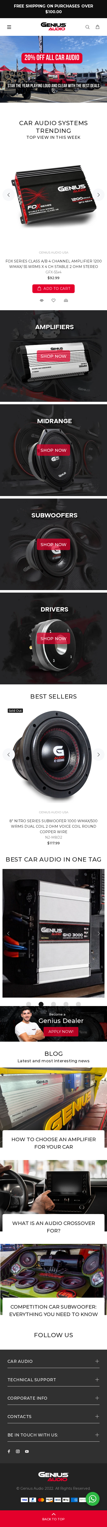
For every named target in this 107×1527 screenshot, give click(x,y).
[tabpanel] (53, 933)
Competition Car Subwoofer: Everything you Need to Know (53, 1310)
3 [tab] (53, 1004)
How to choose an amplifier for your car (53, 1143)
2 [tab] (41, 1004)
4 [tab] (65, 1004)
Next (98, 195)
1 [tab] (28, 1004)
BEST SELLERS (53, 696)
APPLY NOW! (61, 1031)
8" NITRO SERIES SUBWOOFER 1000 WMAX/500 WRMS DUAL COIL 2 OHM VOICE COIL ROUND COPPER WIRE (53, 826)
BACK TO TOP (53, 1519)
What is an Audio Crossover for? (53, 1227)
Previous (8, 195)
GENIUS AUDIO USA (53, 252)
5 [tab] (78, 1004)
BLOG (53, 1053)
